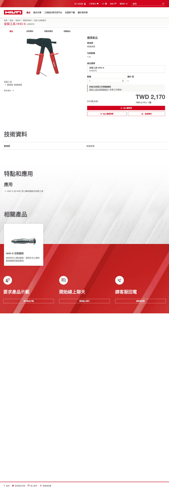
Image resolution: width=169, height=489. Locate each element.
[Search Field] (163, 3)
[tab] (11, 31)
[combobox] (148, 3)
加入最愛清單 (108, 114)
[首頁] (13, 12)
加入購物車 (127, 108)
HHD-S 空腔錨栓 (15, 253)
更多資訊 (7, 90)
